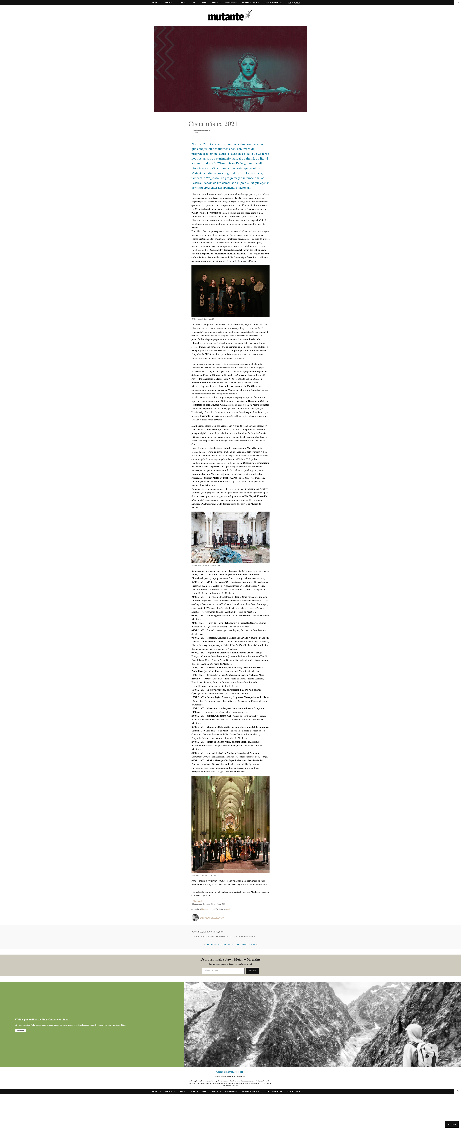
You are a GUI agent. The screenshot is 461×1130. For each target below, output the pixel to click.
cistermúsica (210, 936)
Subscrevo (252, 970)
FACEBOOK (220, 1072)
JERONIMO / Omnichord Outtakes (220, 944)
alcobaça (195, 936)
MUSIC (215, 932)
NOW (221, 932)
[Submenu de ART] (197, 2)
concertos (236, 936)
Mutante (204, 909)
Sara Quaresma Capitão (202, 130)
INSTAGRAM (231, 1072)
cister (202, 936)
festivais (244, 936)
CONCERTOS (196, 932)
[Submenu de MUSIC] (160, 2)
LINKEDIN (241, 1072)
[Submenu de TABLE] (220, 2)
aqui (228, 909)
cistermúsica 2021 (223, 936)
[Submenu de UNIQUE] (174, 2)
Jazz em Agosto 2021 (246, 944)
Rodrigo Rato (29, 1025)
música (252, 936)
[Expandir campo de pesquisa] (457, 2)
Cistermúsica (198, 901)
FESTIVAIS (207, 932)
